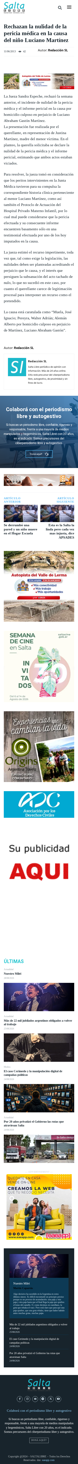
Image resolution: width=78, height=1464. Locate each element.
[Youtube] (58, 1399)
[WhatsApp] (39, 937)
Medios (7, 1067)
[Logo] (14, 8)
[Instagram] (27, 1399)
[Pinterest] (39, 928)
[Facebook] (39, 910)
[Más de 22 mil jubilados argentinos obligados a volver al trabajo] (39, 1047)
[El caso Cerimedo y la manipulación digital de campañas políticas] (39, 1098)
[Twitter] (39, 919)
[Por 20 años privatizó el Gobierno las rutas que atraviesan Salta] (39, 1149)
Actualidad (8, 969)
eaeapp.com (48, 1460)
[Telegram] (43, 1399)
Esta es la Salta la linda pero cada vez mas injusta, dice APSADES (60, 531)
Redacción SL (58, 50)
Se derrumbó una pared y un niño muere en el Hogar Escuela (20, 529)
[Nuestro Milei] (39, 997)
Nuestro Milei (12, 973)
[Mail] (35, 1399)
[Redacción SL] (17, 371)
